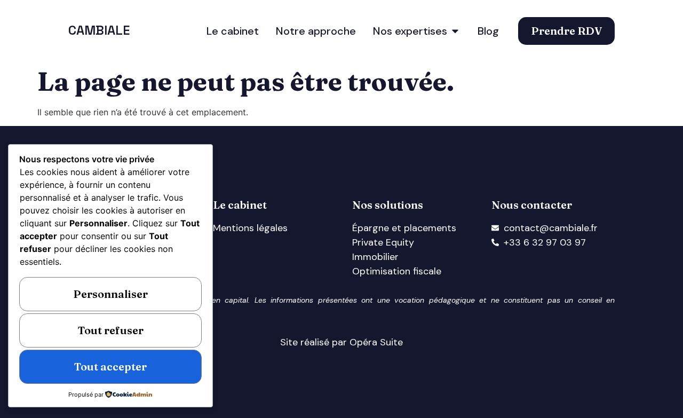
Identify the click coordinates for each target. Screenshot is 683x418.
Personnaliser (110, 294)
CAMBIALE (99, 30)
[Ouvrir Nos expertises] (455, 31)
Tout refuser (111, 330)
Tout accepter (110, 366)
